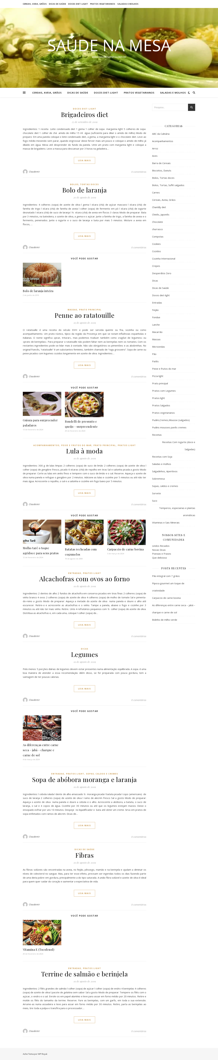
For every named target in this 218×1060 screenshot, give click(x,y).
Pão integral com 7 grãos (166, 576)
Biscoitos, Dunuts (161, 170)
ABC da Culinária (160, 133)
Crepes (156, 265)
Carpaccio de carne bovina (125, 549)
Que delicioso (159, 557)
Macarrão (157, 332)
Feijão (155, 310)
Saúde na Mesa (109, 45)
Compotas (157, 236)
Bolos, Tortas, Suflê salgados (168, 185)
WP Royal (42, 1053)
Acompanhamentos (46, 445)
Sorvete (156, 493)
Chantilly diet (159, 207)
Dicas (84, 648)
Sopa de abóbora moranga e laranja (84, 779)
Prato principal (90, 309)
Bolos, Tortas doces (84, 184)
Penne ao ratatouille (84, 315)
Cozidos (156, 251)
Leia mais (84, 160)
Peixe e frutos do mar (76, 445)
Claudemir (34, 171)
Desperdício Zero (161, 273)
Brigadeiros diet (84, 114)
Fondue (156, 317)
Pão (154, 354)
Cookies (156, 243)
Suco (154, 500)
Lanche (156, 324)
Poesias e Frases (161, 553)
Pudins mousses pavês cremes (169, 427)
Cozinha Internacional (163, 258)
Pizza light (157, 376)
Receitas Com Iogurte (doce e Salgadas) (178, 445)
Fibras (84, 855)
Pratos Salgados (161, 405)
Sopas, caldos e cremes (102, 773)
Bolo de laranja (84, 190)
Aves (155, 155)
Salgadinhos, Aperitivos (164, 471)
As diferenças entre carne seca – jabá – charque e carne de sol (41, 750)
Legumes (84, 654)
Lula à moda (84, 451)
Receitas (157, 434)
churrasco (157, 229)
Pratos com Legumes (164, 390)
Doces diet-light (78, 4)
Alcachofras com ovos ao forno (84, 578)
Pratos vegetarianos (102, 4)
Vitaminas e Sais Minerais (166, 522)
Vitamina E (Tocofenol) (38, 949)
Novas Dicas (159, 549)
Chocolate (157, 221)
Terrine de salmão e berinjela (84, 974)
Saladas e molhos (128, 4)
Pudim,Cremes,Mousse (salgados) (171, 420)
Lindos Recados (160, 545)
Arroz (155, 148)
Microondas (158, 346)
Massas (72, 309)
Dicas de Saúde (57, 4)
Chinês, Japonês (160, 214)
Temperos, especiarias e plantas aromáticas (177, 511)
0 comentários (138, 171)
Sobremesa (158, 478)
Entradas (74, 573)
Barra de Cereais (161, 163)
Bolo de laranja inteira (38, 291)
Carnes (156, 192)
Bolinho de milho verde (164, 619)
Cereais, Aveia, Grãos (35, 4)
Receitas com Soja (162, 456)
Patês (155, 361)
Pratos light (127, 445)
